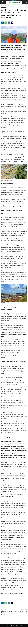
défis (6, 593)
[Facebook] (9, 23)
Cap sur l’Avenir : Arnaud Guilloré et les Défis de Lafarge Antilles (6, 613)
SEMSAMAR (9, 595)
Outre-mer (4, 595)
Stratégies (14, 595)
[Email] (12, 23)
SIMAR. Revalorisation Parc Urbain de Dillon (20, 612)
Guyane (15, 593)
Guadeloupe (10, 593)
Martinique (20, 593)
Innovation (7, 5)
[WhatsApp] (5, 23)
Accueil (2, 5)
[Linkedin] (2, 23)
